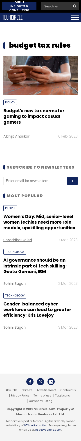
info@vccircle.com (48, 430)
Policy (10, 102)
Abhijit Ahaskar (16, 136)
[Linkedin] (51, 381)
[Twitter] (40, 381)
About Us (11, 390)
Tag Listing (62, 395)
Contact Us (68, 390)
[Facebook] (30, 381)
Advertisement (46, 390)
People (10, 208)
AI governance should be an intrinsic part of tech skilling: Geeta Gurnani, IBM (35, 266)
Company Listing (40, 401)
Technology (15, 252)
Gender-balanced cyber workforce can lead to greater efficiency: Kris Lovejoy (37, 309)
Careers (27, 390)
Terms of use (42, 395)
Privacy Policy (20, 395)
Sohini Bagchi (14, 283)
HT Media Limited (35, 425)
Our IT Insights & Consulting (19, 6)
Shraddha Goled (17, 240)
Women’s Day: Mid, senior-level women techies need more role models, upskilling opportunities (39, 222)
